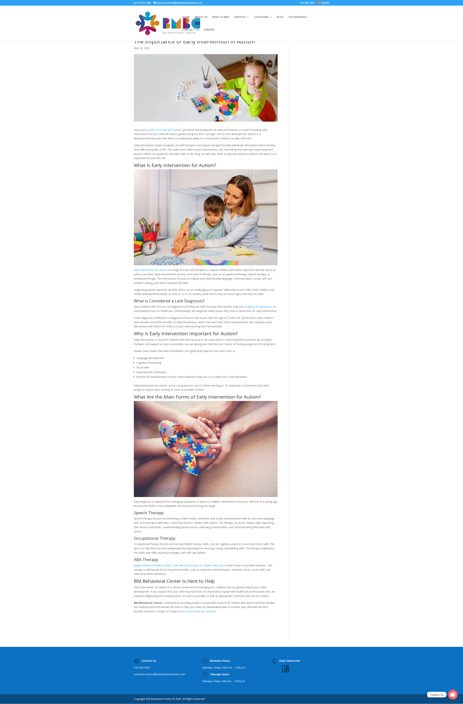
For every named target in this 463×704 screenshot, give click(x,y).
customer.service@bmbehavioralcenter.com (159, 674)
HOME (186, 17)
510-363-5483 (307, 3)
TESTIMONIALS (297, 17)
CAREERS (208, 29)
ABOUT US (201, 17)
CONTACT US (190, 29)
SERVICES (240, 17)
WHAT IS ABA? (221, 17)
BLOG (280, 17)
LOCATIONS (261, 17)
